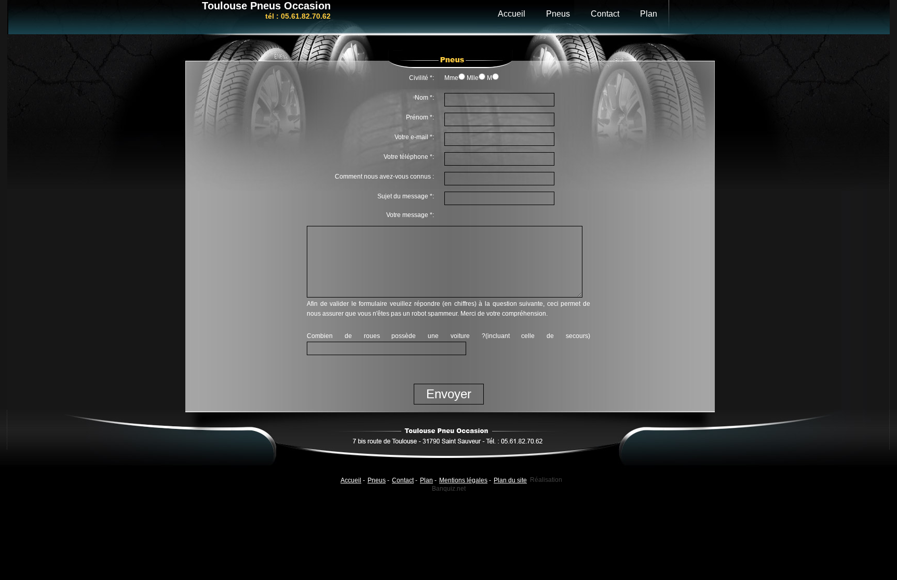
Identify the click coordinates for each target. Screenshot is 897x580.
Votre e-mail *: (414, 137)
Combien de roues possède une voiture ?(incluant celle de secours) (448, 336)
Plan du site (510, 480)
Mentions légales (463, 480)
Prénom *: (420, 117)
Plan (648, 13)
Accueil (511, 13)
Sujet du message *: (405, 196)
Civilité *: (421, 78)
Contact (605, 13)
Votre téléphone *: (409, 156)
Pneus (558, 13)
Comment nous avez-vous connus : (384, 176)
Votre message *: (410, 215)
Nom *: (424, 97)
